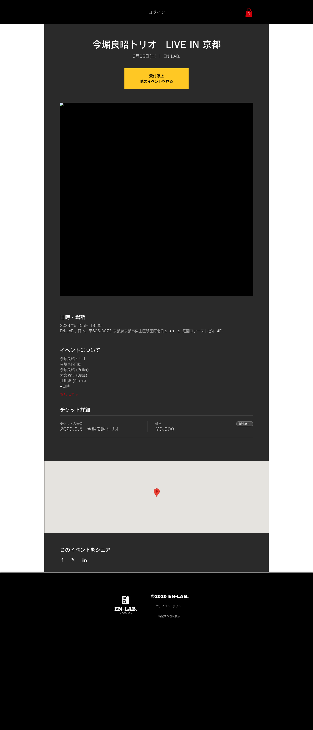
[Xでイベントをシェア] (73, 560)
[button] (249, 12)
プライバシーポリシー (170, 606)
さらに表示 (69, 394)
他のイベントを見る (156, 81)
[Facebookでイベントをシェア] (62, 560)
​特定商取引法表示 (169, 616)
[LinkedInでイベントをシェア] (84, 560)
